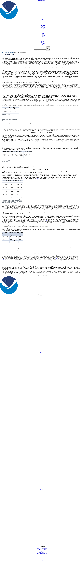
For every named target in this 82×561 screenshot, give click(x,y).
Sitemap (41, 551)
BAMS (43, 40)
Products (42, 20)
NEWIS (43, 36)
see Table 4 (46, 220)
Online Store (43, 28)
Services (41, 21)
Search (48, 50)
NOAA (42, 559)
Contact (42, 45)
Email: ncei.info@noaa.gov (42, 548)
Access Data (7, 52)
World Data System (42, 30)
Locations (43, 43)
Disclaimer (42, 555)
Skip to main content (41, 0)
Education (43, 34)
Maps (43, 26)
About (42, 42)
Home (42, 19)
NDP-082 (11, 52)
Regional (42, 29)
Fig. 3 (38, 178)
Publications (43, 41)
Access (43, 22)
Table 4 (57, 258)
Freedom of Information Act (42, 553)
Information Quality (42, 554)
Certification (43, 25)
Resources (42, 32)
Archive (43, 24)
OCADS (3, 52)
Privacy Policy (42, 552)
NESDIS (42, 560)
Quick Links (43, 37)
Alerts (43, 33)
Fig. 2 (25, 178)
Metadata (43, 35)
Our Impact (43, 44)
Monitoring (43, 27)
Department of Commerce (42, 558)
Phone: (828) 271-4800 (42, 549)
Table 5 (3, 259)
